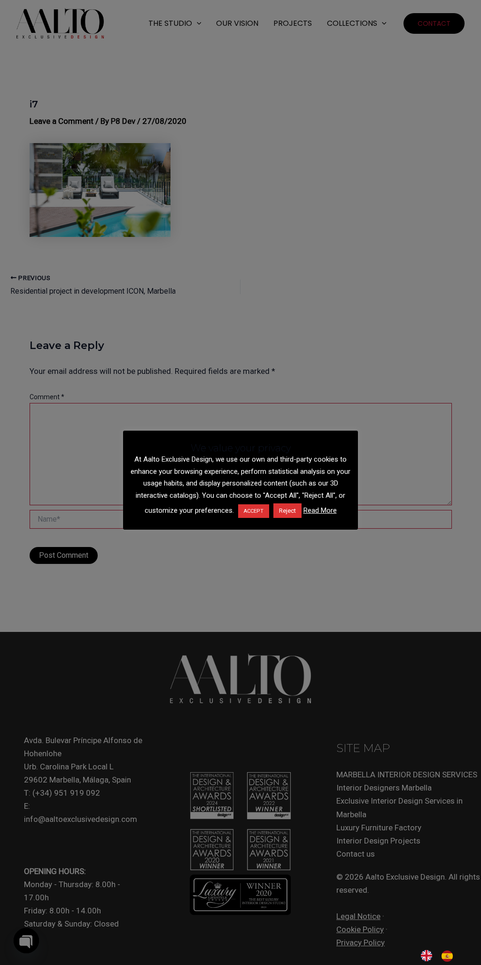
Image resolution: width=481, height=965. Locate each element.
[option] (449, 956)
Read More (320, 510)
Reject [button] (287, 510)
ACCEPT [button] (254, 511)
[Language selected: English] (441, 956)
